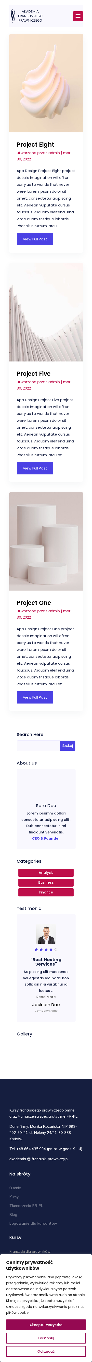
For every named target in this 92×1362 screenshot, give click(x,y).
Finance (46, 892)
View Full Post (35, 239)
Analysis (46, 872)
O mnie (15, 1188)
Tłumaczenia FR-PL (26, 1205)
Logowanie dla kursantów (33, 1223)
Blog (13, 1214)
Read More (46, 996)
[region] (46, 1308)
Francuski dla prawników (30, 1251)
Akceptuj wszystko (46, 1324)
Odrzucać (46, 1351)
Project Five (34, 374)
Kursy (14, 1196)
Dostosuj (46, 1338)
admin (54, 152)
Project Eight (35, 145)
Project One (34, 603)
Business (46, 882)
